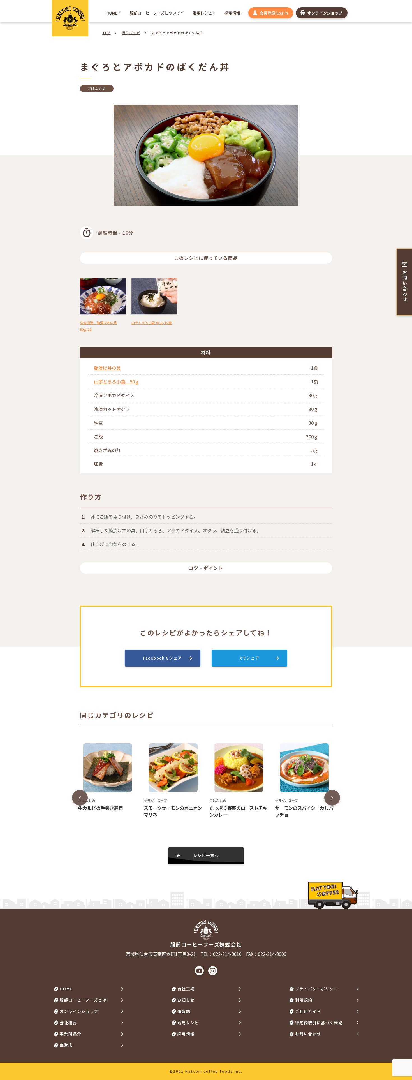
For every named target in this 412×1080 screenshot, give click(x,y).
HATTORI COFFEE (70, 18)
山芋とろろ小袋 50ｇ (116, 381)
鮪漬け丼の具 (107, 367)
